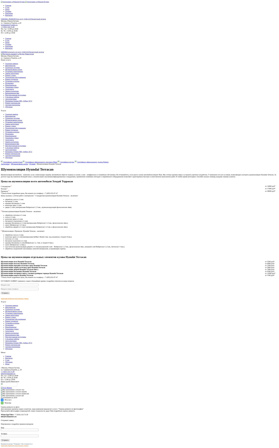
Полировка (9, 83)
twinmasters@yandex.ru (9, 25)
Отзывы (8, 11)
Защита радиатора (12, 91)
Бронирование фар (12, 93)
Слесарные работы (12, 97)
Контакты (9, 15)
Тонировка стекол (12, 87)
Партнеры (9, 13)
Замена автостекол (12, 73)
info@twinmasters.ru (8, 374)
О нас (7, 7)
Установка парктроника (14, 71)
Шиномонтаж (10, 66)
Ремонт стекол (10, 75)
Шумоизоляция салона (13, 69)
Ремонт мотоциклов (12, 103)
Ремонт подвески (11, 79)
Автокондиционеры (12, 105)
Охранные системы (12, 67)
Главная (8, 5)
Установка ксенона (12, 81)
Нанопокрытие (10, 85)
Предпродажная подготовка (15, 95)
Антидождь (9, 89)
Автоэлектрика (11, 99)
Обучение (9, 107)
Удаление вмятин (11, 64)
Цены (7, 9)
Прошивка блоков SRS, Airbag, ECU (18, 101)
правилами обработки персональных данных (14, 298)
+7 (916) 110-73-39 (7, 27)
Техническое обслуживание (15, 77)
